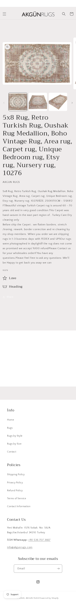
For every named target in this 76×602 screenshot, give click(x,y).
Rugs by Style (14, 435)
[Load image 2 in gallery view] (38, 102)
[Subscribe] (65, 375)
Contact (11, 451)
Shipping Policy (16, 474)
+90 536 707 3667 (39, 539)
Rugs (10, 428)
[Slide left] (4, 103)
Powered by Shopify (49, 598)
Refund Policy (15, 490)
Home (10, 419)
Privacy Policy (15, 482)
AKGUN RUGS (32, 598)
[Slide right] (72, 103)
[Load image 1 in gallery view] (18, 102)
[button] (4, 14)
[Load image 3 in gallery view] (58, 102)
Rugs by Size (14, 443)
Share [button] (10, 297)
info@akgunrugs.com (20, 547)
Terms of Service (16, 498)
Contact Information (18, 506)
